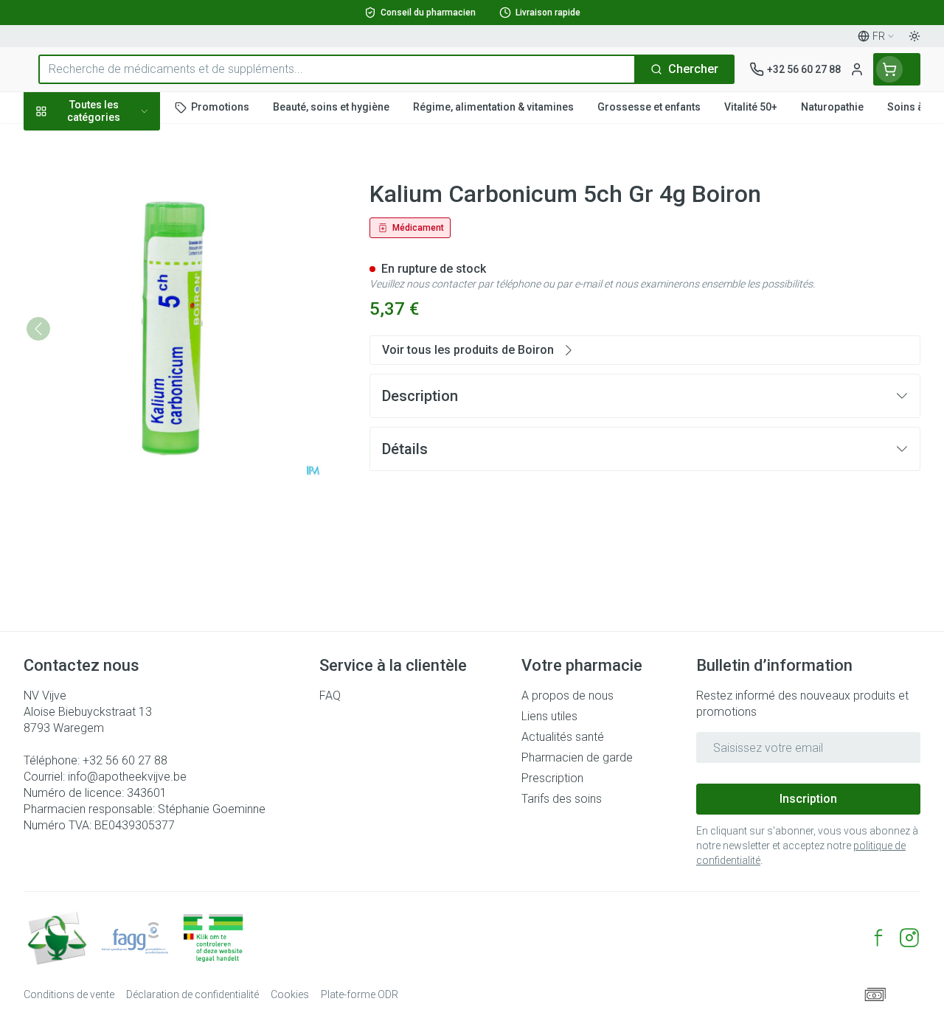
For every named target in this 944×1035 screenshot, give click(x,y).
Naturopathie (118, 337)
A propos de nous (567, 696)
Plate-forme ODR (359, 994)
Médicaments (118, 452)
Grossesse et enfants (118, 269)
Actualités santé (562, 737)
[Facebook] (878, 938)
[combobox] (337, 69)
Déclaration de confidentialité (192, 994)
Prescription (552, 778)
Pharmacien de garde (577, 757)
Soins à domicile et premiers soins (118, 377)
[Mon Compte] (857, 69)
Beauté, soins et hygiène (118, 181)
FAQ (330, 696)
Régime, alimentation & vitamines (118, 229)
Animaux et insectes (118, 418)
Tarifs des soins (561, 799)
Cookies (290, 994)
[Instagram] (909, 938)
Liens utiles (549, 716)
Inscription (808, 799)
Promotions (67, 142)
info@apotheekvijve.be (127, 777)
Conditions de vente (69, 994)
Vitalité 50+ (118, 303)
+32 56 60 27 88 (125, 760)
